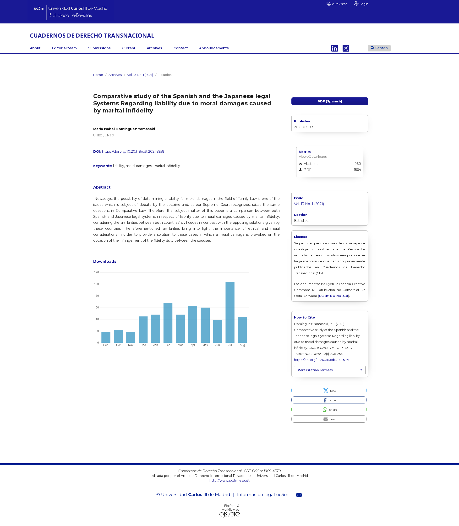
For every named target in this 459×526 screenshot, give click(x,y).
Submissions (99, 48)
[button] (329, 390)
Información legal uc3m (263, 494)
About (35, 48)
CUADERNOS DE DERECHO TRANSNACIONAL (92, 35)
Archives (154, 48)
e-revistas (339, 4)
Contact (181, 48)
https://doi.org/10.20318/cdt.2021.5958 (133, 151)
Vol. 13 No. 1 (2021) (140, 75)
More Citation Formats (315, 370)
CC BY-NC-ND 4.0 (333, 296)
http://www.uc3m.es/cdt (229, 480)
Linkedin (334, 48)
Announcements (214, 48)
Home (98, 75)
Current (129, 48)
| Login (360, 4)
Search (381, 48)
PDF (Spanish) (330, 101)
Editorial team (64, 48)
